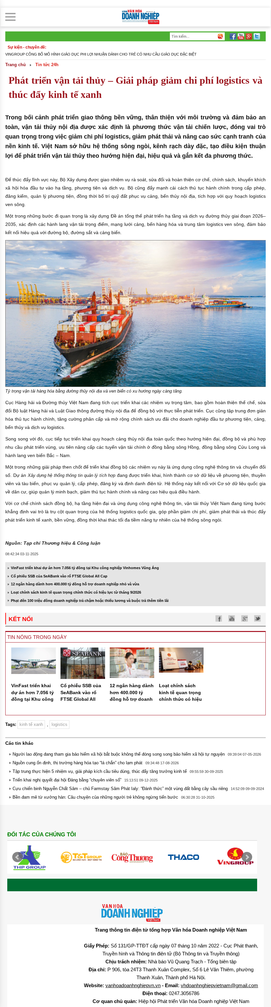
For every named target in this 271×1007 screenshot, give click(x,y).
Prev (17, 857)
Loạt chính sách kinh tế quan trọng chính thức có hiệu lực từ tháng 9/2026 (76, 592)
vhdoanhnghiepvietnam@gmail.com (219, 985)
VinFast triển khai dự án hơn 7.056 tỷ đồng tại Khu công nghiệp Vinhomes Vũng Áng (85, 568)
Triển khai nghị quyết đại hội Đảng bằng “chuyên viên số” (67, 779)
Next (247, 857)
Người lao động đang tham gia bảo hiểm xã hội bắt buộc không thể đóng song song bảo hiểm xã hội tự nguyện (119, 754)
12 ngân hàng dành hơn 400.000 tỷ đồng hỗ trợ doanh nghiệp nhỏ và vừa (75, 584)
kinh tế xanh (31, 724)
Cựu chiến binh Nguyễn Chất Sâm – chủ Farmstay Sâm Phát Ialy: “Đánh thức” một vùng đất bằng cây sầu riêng (120, 788)
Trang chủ (15, 64)
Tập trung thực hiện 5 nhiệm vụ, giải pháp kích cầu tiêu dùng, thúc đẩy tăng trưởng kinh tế (100, 771)
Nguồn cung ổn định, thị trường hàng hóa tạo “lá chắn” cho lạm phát (77, 762)
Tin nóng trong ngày (37, 637)
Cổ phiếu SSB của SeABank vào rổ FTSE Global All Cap (59, 576)
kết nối (21, 619)
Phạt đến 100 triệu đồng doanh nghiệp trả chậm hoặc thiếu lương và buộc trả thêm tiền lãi (90, 601)
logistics (59, 724)
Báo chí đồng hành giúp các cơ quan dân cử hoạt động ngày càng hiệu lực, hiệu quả (92, 54)
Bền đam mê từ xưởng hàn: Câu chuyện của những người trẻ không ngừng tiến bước (95, 797)
